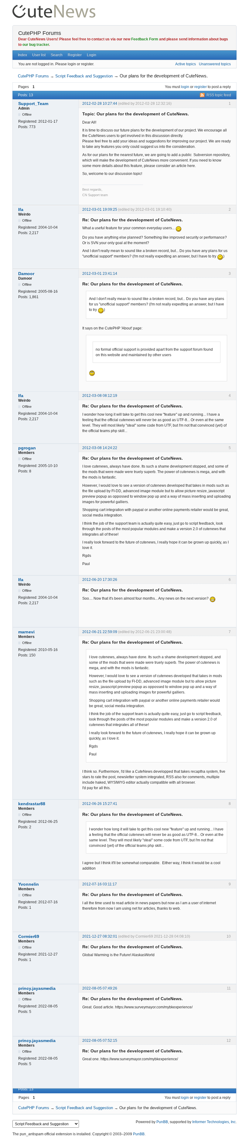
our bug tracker (35, 45)
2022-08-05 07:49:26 (99, 988)
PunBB (162, 1122)
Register (75, 55)
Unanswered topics (215, 64)
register (200, 87)
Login (91, 55)
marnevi (26, 631)
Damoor (26, 273)
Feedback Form (144, 39)
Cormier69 (28, 936)
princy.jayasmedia (37, 988)
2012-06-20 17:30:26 (99, 580)
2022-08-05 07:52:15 (99, 1040)
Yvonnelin (28, 884)
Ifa (20, 209)
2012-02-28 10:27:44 (99, 103)
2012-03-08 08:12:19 (99, 396)
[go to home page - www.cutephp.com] (53, 7)
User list (39, 55)
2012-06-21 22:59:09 (99, 632)
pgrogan (27, 447)
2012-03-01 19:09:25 (99, 209)
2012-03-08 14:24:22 (99, 448)
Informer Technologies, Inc (214, 1122)
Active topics (185, 64)
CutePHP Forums (39, 33)
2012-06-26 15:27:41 (99, 804)
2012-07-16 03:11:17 (99, 884)
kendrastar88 (31, 803)
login (185, 87)
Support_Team (33, 103)
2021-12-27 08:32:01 (99, 936)
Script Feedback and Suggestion (84, 76)
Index (22, 55)
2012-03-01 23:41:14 (99, 273)
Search (57, 55)
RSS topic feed (218, 95)
